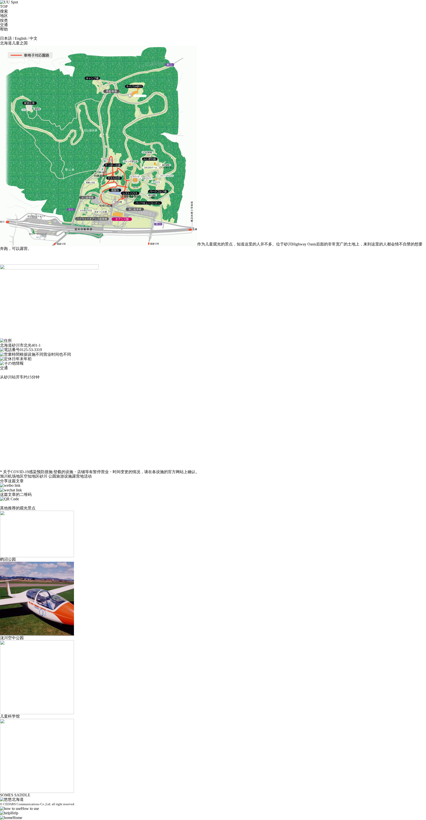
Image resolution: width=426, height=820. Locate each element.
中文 (33, 38)
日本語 (6, 38)
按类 (4, 20)
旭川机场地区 (12, 476)
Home (17, 818)
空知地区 (31, 476)
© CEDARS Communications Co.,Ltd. (25, 804)
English (21, 38)
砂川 (43, 476)
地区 (4, 16)
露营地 (78, 476)
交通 (4, 25)
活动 (88, 476)
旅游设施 (64, 476)
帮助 (4, 29)
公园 (52, 476)
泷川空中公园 (12, 638)
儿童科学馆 (10, 716)
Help (14, 813)
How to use (30, 808)
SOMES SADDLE (15, 795)
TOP (4, 6)
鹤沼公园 (8, 559)
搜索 (4, 11)
